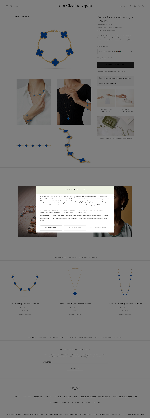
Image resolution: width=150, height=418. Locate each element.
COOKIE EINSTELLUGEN (98, 228)
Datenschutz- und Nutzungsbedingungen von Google (76, 201)
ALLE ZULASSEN (51, 228)
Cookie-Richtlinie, (68, 212)
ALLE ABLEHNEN (75, 228)
